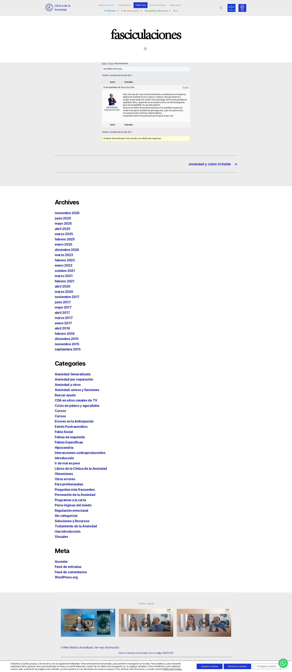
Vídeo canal (146, 603)
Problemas (109, 10)
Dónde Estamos (157, 5)
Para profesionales (69, 484)
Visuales (61, 537)
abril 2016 (62, 328)
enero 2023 (63, 265)
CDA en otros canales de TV (76, 400)
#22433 (185, 87)
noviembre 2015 (67, 344)
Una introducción (67, 531)
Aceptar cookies (209, 666)
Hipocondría (64, 448)
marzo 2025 (64, 234)
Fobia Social (64, 432)
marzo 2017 (64, 318)
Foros (110, 63)
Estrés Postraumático (71, 427)
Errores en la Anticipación (74, 421)
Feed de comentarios (71, 572)
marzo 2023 (64, 255)
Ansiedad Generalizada (72, 374)
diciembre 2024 (67, 250)
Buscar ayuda (65, 395)
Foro (175, 10)
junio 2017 (63, 302)
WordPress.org (66, 577)
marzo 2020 (64, 292)
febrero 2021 (64, 281)
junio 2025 (63, 218)
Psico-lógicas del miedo (73, 505)
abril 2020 (62, 286)
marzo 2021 (64, 276)
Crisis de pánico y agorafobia (77, 406)
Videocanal (175, 5)
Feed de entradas (68, 567)
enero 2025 (63, 244)
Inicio (104, 63)
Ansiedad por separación (74, 379)
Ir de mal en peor (130, 10)
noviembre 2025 (67, 213)
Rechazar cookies (237, 666)
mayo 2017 (63, 307)
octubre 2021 (65, 271)
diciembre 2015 (66, 339)
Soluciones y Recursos (156, 10)
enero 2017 (63, 323)
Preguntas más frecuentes (75, 489)
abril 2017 (62, 313)
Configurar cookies (266, 666)
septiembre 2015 (68, 349)
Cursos (60, 411)
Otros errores (65, 479)
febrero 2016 (65, 334)
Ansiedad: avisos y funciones (77, 390)
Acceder (61, 561)
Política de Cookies (172, 669)
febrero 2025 (65, 239)
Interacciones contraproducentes (80, 453)
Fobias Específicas (69, 442)
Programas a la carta (70, 500)
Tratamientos (125, 5)
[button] (221, 8)
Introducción (64, 458)
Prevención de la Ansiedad (75, 495)
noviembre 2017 (67, 297)
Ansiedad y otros (68, 385)
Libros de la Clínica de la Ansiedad (81, 468)
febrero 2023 (65, 260)
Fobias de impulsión (70, 437)
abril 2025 (62, 229)
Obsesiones (64, 474)
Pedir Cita (141, 5)
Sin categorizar (66, 516)
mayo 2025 (63, 223)
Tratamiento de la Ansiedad (76, 526)
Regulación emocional (71, 510)
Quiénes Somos (106, 5)
